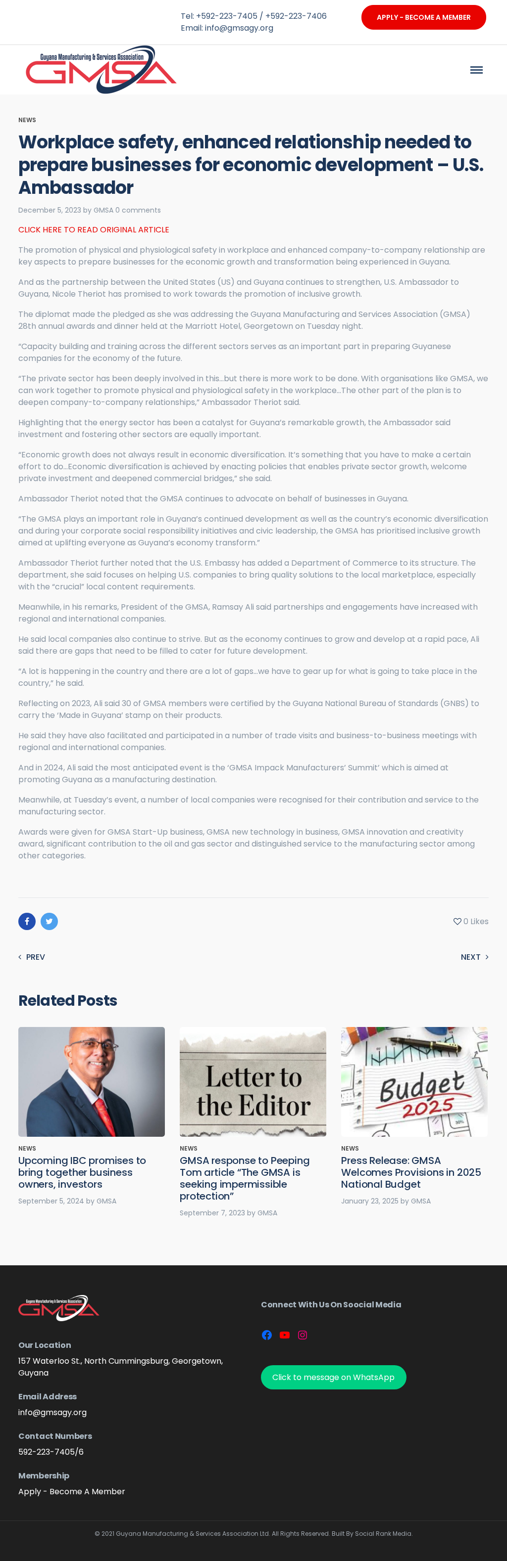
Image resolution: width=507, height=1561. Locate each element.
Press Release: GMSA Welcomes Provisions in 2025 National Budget (411, 1172)
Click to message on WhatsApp (333, 1377)
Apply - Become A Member (424, 17)
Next (471, 957)
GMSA (103, 210)
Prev (35, 957)
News (27, 120)
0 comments (138, 210)
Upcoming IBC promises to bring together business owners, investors (82, 1172)
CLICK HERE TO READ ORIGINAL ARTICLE (93, 229)
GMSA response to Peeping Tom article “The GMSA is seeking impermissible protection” (244, 1178)
